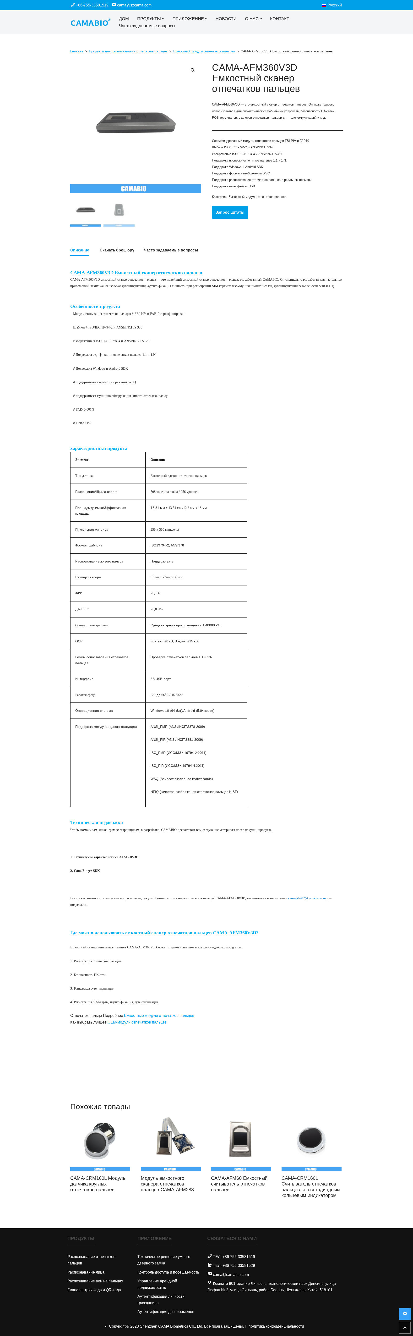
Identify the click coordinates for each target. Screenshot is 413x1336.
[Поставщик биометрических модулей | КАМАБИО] (90, 22)
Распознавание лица (85, 1272)
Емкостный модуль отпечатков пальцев (204, 51)
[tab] (79, 250)
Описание (79, 250)
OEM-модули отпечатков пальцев (137, 1022)
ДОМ (124, 18)
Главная (76, 51)
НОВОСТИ (226, 18)
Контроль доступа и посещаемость (168, 1272)
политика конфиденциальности (276, 1326)
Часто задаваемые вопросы (147, 25)
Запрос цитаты (230, 212)
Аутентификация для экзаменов (165, 1312)
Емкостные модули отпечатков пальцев (159, 1015)
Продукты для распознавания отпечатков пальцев (128, 51)
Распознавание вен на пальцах (95, 1281)
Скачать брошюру (117, 250)
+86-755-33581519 (92, 5)
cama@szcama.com (134, 5)
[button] (163, 19)
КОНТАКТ (279, 18)
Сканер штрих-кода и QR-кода (94, 1290)
